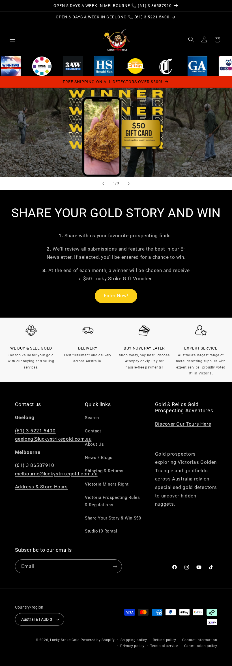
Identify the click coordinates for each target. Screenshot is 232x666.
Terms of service (164, 646)
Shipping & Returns (104, 470)
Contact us (28, 404)
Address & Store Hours (41, 487)
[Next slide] (129, 183)
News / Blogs (99, 457)
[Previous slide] (103, 183)
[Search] (190, 39)
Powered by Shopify (98, 640)
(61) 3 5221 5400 (35, 431)
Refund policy (164, 640)
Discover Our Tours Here (183, 424)
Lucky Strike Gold (65, 640)
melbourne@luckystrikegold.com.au (56, 474)
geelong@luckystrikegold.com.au (53, 439)
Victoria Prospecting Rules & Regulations (112, 501)
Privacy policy (132, 646)
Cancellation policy (200, 646)
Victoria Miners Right (106, 484)
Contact (93, 431)
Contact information (199, 640)
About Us (94, 444)
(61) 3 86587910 (34, 465)
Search (92, 417)
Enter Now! (116, 295)
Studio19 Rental (101, 531)
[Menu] (12, 39)
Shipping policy (134, 640)
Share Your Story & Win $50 (113, 518)
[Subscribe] (114, 566)
